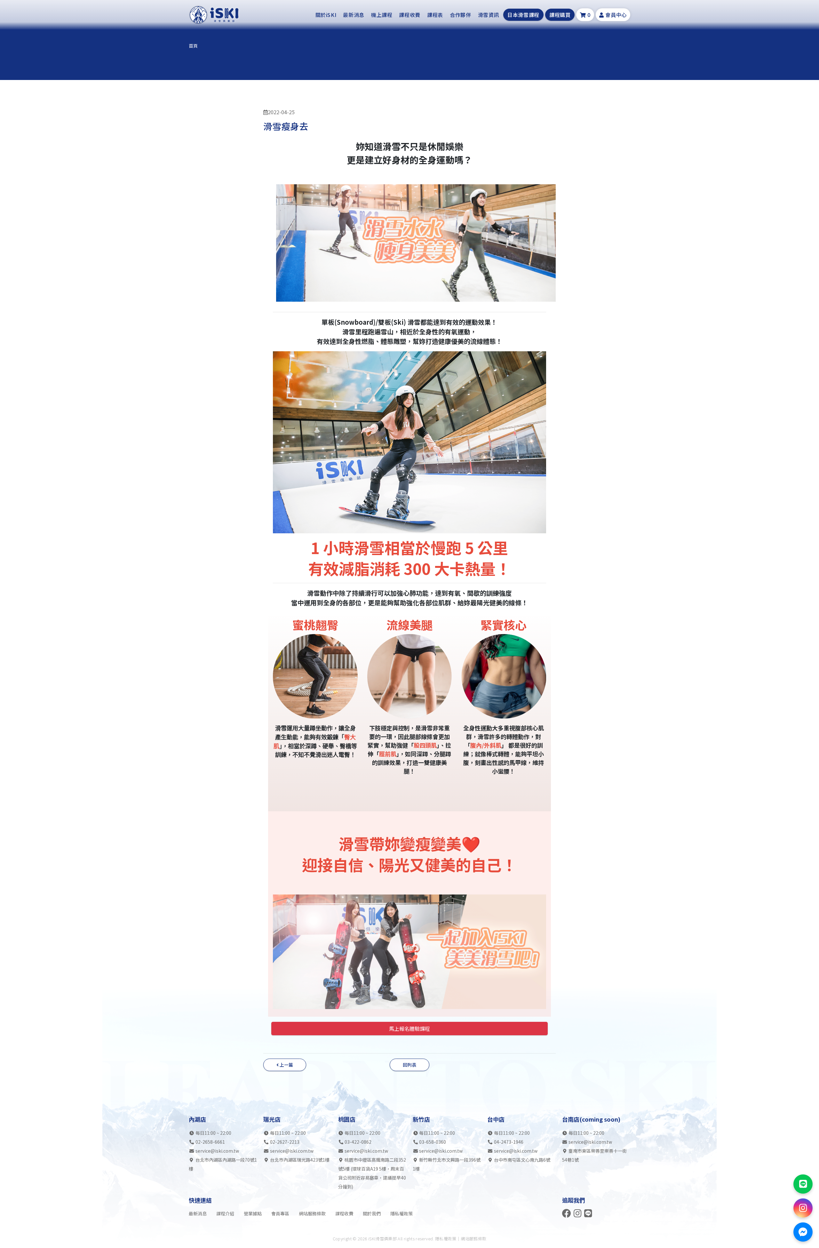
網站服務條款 (312, 1213)
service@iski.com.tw (217, 1151)
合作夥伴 (460, 15)
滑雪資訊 (488, 15)
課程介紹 (225, 1213)
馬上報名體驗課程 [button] (409, 1028)
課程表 (435, 15)
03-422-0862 (358, 1142)
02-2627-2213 (284, 1142)
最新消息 (353, 15)
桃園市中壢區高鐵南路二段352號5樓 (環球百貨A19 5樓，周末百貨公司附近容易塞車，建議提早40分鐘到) (372, 1173)
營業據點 (253, 1213)
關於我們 (372, 1213)
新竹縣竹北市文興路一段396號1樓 (447, 1164)
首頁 (193, 46)
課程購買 (560, 15)
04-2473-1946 (508, 1142)
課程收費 (409, 15)
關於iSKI (326, 15)
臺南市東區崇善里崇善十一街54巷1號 (594, 1155)
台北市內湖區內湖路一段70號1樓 (223, 1164)
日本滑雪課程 (523, 15)
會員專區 (280, 1213)
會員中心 (615, 15)
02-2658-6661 (210, 1142)
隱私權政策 (401, 1213)
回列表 (409, 1064)
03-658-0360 (432, 1142)
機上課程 (382, 15)
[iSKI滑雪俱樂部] (215, 14)
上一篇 (286, 1064)
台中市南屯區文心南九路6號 (521, 1160)
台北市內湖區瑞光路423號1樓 (299, 1160)
